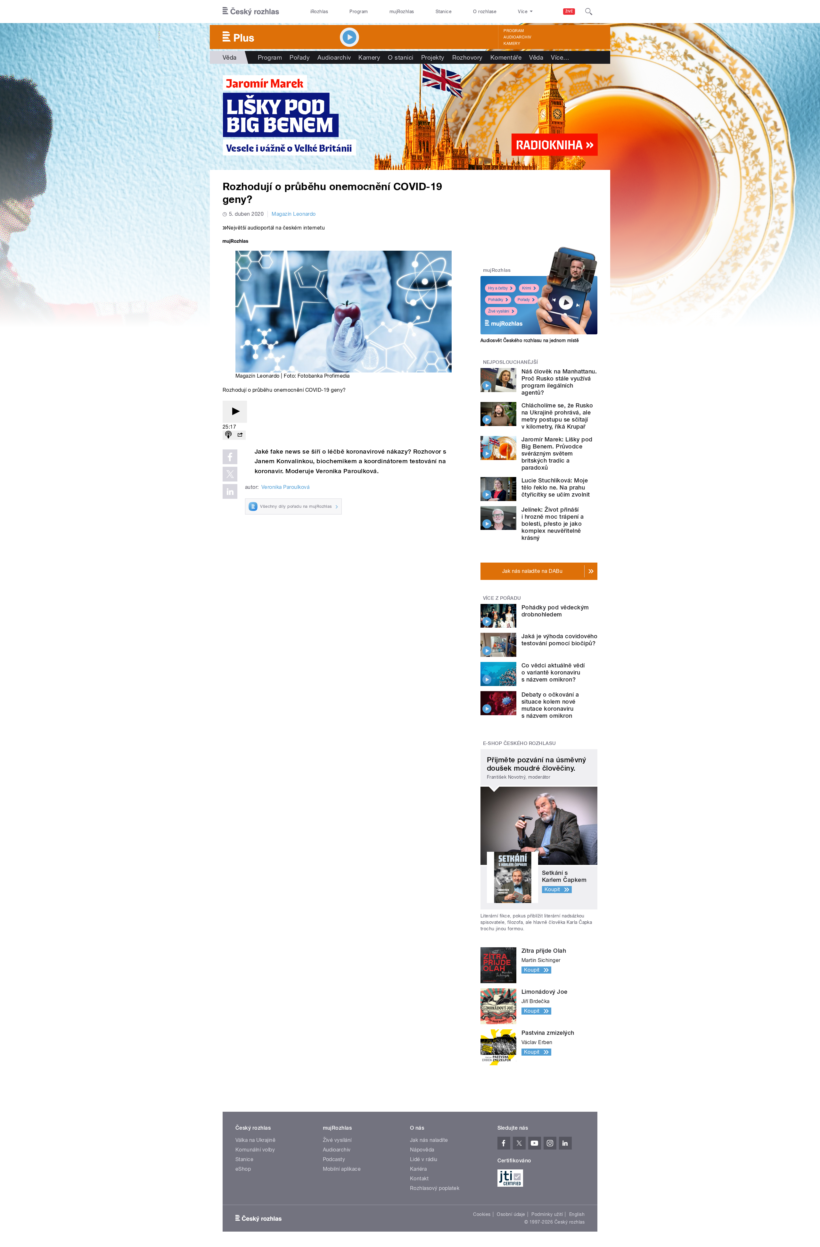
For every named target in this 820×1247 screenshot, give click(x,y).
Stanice (444, 11)
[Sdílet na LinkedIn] (230, 491)
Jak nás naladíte (429, 1140)
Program (358, 11)
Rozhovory (467, 57)
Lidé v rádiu (424, 1159)
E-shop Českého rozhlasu (519, 743)
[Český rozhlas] (251, 11)
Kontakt (419, 1179)
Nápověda (422, 1150)
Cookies (481, 1214)
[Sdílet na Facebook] (230, 456)
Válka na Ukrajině (255, 1140)
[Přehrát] (235, 412)
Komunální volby (255, 1150)
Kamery (512, 43)
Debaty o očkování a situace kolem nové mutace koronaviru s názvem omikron (550, 705)
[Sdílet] (240, 435)
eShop (243, 1169)
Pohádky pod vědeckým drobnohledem (555, 611)
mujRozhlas (402, 11)
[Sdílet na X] (230, 474)
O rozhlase (484, 11)
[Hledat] (588, 11)
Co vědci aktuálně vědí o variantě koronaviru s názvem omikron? (553, 672)
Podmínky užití (547, 1214)
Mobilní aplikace (342, 1169)
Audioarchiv (517, 37)
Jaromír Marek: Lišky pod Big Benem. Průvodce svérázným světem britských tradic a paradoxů (557, 453)
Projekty (433, 57)
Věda (230, 57)
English (577, 1214)
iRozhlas (319, 11)
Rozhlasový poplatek (434, 1188)
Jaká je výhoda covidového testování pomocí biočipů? (559, 640)
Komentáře (505, 57)
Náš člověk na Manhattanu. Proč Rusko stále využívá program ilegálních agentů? (559, 382)
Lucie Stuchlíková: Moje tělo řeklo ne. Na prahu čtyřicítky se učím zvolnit (555, 487)
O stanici (400, 57)
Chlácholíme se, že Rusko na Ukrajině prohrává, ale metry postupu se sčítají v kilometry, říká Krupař (557, 416)
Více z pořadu (502, 598)
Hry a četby (498, 288)
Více (560, 57)
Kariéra (418, 1169)
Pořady (300, 57)
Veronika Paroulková (285, 487)
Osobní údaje (511, 1214)
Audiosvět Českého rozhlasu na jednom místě (529, 340)
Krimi (526, 288)
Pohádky (495, 299)
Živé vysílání (498, 311)
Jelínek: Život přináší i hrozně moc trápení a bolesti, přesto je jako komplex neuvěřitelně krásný (552, 523)
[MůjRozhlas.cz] (235, 242)
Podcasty (334, 1159)
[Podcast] (228, 435)
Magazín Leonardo (294, 214)
